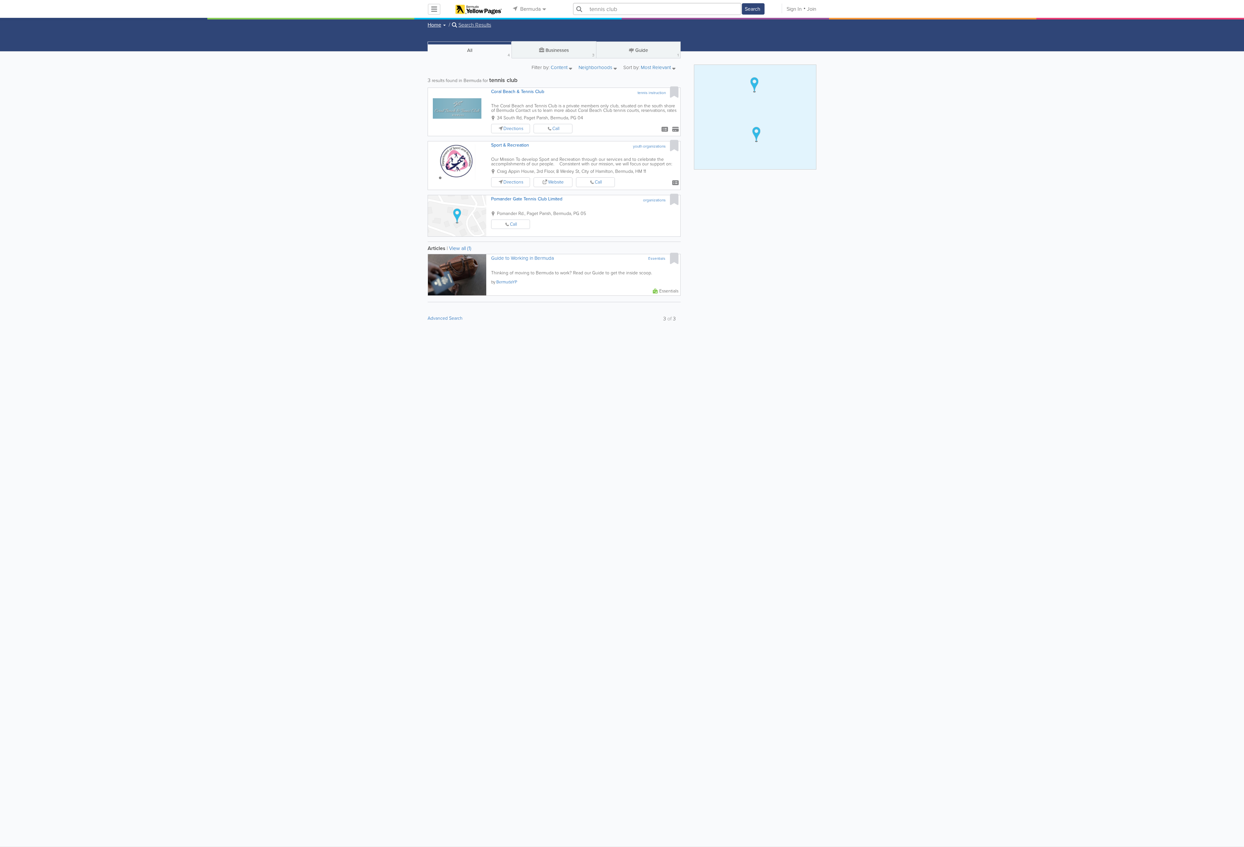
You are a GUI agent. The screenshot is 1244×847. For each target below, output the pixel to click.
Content (560, 68)
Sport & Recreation (510, 145)
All (488, 52)
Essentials (656, 258)
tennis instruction (652, 93)
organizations (654, 200)
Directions (513, 128)
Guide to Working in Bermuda (522, 258)
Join (811, 9)
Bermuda (530, 9)
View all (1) (460, 248)
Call (555, 128)
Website (556, 182)
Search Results (474, 25)
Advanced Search (445, 318)
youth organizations (649, 146)
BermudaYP (506, 282)
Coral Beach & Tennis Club (517, 91)
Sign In (794, 9)
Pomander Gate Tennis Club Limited (526, 199)
